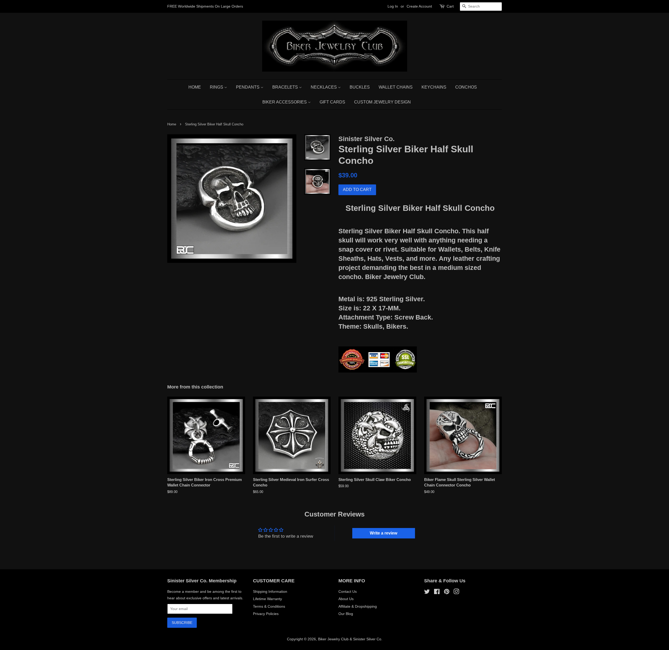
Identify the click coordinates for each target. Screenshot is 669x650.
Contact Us (347, 591)
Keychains (434, 87)
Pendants (248, 87)
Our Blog (345, 614)
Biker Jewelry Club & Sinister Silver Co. (350, 639)
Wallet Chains (396, 87)
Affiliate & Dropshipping (357, 606)
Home (194, 87)
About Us (346, 599)
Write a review (383, 533)
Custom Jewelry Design (382, 102)
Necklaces (324, 87)
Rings (217, 87)
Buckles (360, 87)
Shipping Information (270, 591)
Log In (393, 6)
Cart (450, 6)
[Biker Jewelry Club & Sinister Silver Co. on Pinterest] (446, 592)
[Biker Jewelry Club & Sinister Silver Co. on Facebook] (437, 592)
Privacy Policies (266, 614)
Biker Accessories (285, 102)
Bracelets (285, 87)
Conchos (466, 87)
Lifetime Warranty (267, 599)
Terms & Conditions (269, 606)
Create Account (419, 6)
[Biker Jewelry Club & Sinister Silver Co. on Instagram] (456, 592)
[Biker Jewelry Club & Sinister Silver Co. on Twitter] (427, 592)
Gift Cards (332, 102)
